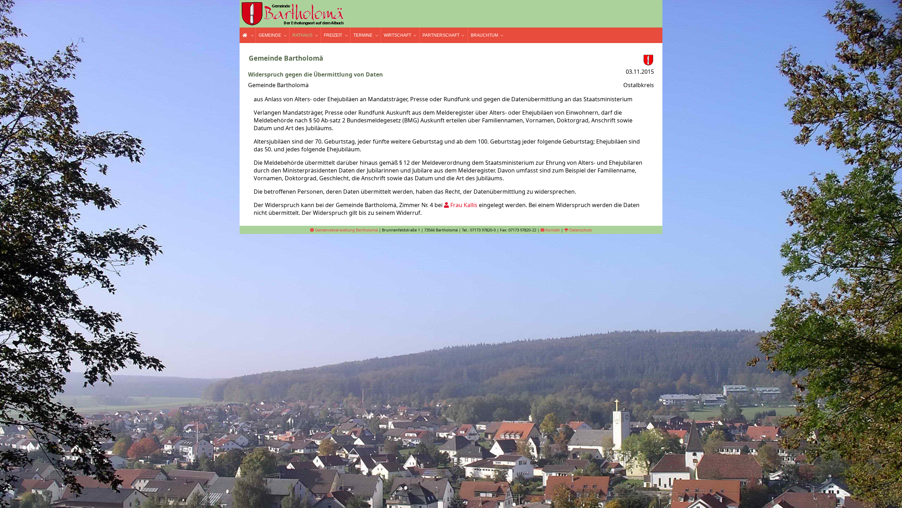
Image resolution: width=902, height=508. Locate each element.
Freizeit (333, 35)
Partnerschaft (440, 35)
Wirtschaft (397, 35)
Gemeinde (270, 35)
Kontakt (552, 229)
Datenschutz (580, 229)
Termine (362, 35)
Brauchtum (484, 35)
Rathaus (302, 35)
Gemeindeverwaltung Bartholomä (346, 229)
